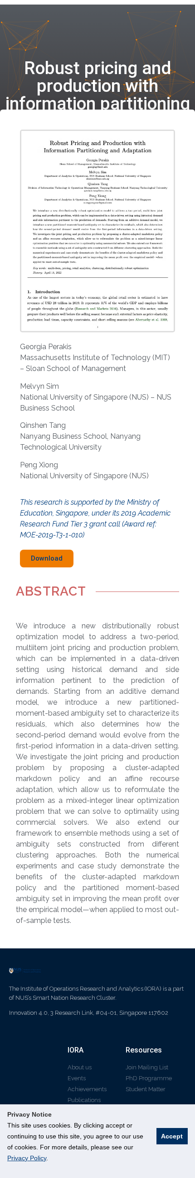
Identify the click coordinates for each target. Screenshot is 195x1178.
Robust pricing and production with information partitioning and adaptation (97, 95)
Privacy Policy (26, 1158)
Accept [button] (172, 1136)
